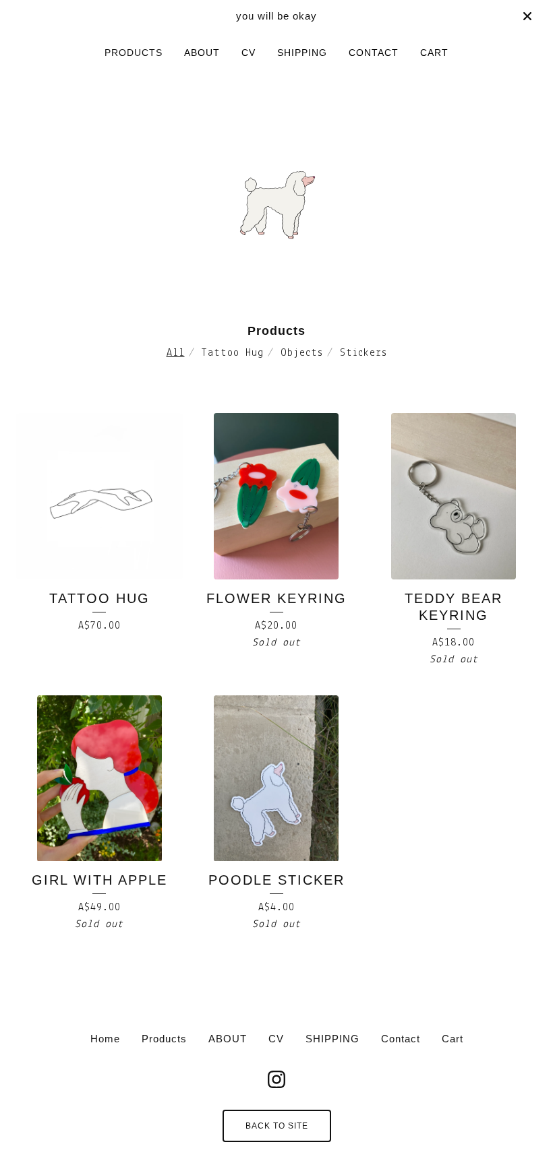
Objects (302, 353)
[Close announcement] (527, 16)
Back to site (276, 1126)
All (176, 353)
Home (105, 1038)
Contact (374, 52)
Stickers (363, 353)
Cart (434, 52)
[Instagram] (276, 1079)
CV (248, 52)
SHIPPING (302, 52)
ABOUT (202, 52)
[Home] (276, 187)
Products (134, 52)
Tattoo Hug (233, 353)
